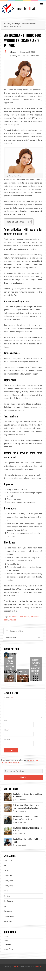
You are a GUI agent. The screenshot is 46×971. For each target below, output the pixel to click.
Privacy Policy (8, 949)
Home (8, 24)
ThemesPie (15, 967)
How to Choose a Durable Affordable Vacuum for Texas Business (25, 818)
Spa (5, 906)
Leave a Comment (32, 56)
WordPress (38, 967)
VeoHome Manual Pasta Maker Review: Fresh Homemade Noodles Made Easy (26, 806)
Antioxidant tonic (16, 616)
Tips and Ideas (9, 916)
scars (6, 619)
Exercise (6, 870)
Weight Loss (8, 921)
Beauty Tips (16, 24)
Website (7, 739)
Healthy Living (8, 886)
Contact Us (7, 945)
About (6, 940)
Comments (8, 697)
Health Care (8, 876)
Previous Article (16, 631)
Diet (5, 865)
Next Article (11, 637)
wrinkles (12, 619)
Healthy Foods (8, 881)
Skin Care (7, 896)
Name (6, 720)
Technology (8, 911)
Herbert (14, 52)
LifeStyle (6, 891)
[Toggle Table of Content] (28, 222)
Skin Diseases (8, 901)
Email (6, 730)
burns (36, 616)
